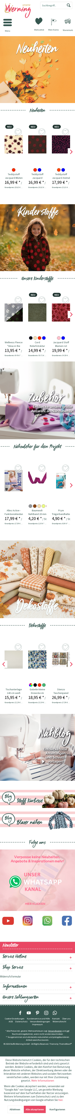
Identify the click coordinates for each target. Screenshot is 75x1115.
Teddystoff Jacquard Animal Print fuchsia (61, 176)
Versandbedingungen (40, 1021)
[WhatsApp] (54, 1012)
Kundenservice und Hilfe (38, 1018)
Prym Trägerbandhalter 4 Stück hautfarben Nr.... (61, 512)
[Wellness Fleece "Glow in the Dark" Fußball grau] (14, 312)
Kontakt (56, 1018)
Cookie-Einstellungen (14, 1018)
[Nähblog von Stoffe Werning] (37, 747)
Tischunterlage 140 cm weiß (14, 691)
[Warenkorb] (67, 21)
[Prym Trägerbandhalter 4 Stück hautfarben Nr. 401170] (61, 480)
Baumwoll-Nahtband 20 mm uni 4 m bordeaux (37, 512)
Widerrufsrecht (59, 1021)
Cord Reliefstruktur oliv (37, 344)
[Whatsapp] (47, 921)
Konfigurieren (57, 1109)
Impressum (37, 1024)
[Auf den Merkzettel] (19, 132)
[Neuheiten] (37, 69)
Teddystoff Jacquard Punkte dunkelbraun (37, 176)
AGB (11, 1021)
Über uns (66, 1018)
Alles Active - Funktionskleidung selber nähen (14, 512)
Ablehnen (15, 1109)
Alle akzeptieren (35, 1109)
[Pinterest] (37, 1012)
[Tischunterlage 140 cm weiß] (14, 659)
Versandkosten (55, 1031)
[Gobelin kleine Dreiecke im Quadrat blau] (37, 659)
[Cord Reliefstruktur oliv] (37, 312)
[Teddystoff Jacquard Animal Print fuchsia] (61, 144)
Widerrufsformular (10, 976)
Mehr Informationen (42, 1080)
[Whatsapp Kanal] (37, 880)
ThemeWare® (65, 1044)
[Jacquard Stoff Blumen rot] (61, 312)
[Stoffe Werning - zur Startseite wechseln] (19, 11)
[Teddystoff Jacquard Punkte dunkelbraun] (37, 144)
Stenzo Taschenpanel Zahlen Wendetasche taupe (61, 691)
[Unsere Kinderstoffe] (37, 237)
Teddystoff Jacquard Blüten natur (14, 176)
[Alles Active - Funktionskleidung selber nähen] (14, 480)
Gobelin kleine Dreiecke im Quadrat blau (37, 691)
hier (60, 1100)
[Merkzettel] (39, 20)
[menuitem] (67, 21)
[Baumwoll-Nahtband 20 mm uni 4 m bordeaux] (37, 480)
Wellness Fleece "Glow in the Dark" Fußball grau (14, 344)
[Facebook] (67, 921)
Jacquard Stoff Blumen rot (61, 344)
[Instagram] (28, 921)
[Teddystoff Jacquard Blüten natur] (14, 144)
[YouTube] (28, 1012)
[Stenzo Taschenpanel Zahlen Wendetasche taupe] (61, 659)
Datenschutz (21, 1021)
